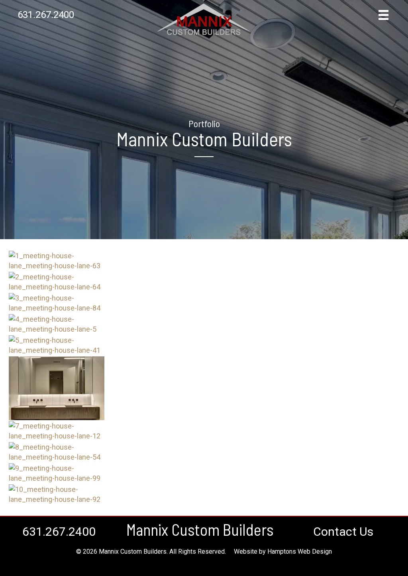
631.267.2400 (46, 14)
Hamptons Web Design (299, 551)
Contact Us (343, 532)
